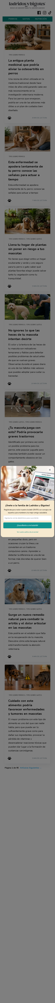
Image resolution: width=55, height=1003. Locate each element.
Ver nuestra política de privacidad (27, 532)
